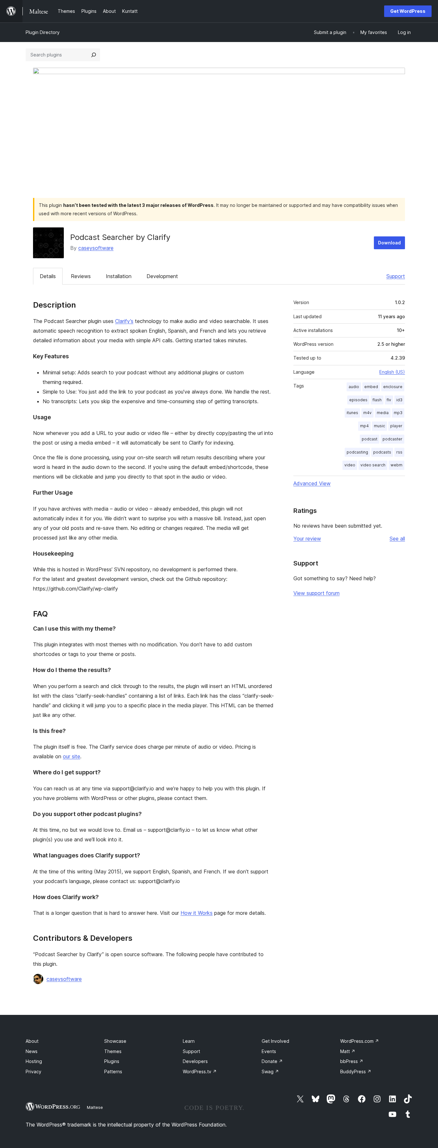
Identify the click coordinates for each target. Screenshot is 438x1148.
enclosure (392, 386)
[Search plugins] (93, 54)
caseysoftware (96, 248)
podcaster (392, 439)
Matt (347, 1051)
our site (71, 756)
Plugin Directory (43, 32)
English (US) (392, 372)
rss (399, 452)
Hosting (34, 1061)
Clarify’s (124, 321)
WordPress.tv (200, 1071)
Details (48, 276)
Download (389, 242)
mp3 (398, 412)
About (32, 1041)
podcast (369, 439)
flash (377, 399)
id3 (399, 399)
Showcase (115, 1041)
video (349, 465)
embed (371, 386)
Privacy (33, 1071)
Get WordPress (407, 11)
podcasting (357, 452)
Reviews (81, 276)
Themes (113, 1051)
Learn (189, 1041)
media (383, 412)
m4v (367, 412)
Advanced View (312, 483)
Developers (195, 1061)
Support (395, 276)
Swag (270, 1071)
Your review (307, 538)
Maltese (95, 1107)
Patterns (113, 1071)
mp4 (364, 425)
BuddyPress (355, 1071)
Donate (272, 1061)
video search (372, 465)
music (379, 425)
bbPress (351, 1061)
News (32, 1051)
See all (397, 538)
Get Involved (275, 1041)
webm (396, 465)
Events (269, 1051)
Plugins (111, 1061)
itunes (352, 412)
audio (354, 386)
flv (389, 399)
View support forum (316, 593)
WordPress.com (359, 1041)
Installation (118, 276)
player (396, 425)
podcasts (382, 452)
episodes (358, 399)
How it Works (197, 913)
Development (162, 276)
